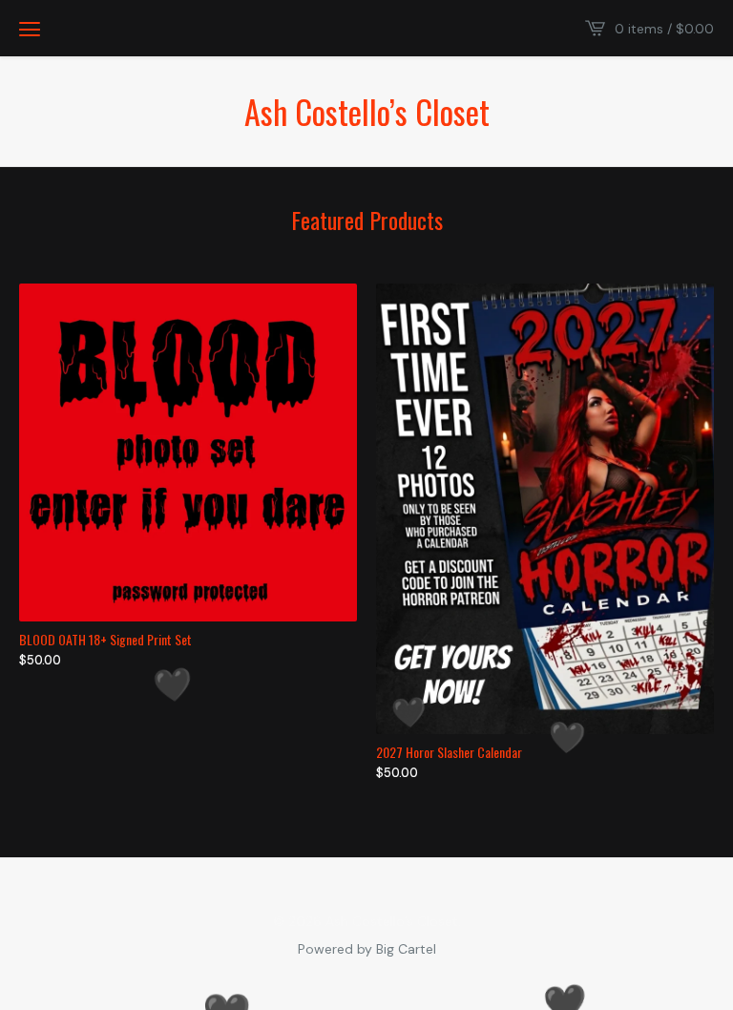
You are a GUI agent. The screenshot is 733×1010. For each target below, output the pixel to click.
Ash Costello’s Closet (367, 111)
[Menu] (29, 28)
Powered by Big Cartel (367, 948)
